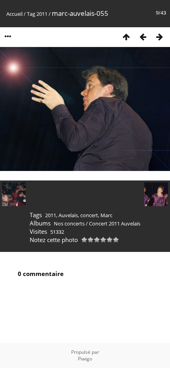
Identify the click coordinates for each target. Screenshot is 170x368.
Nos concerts (69, 223)
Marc (106, 215)
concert (89, 215)
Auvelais (68, 215)
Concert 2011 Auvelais (114, 223)
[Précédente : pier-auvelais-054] (142, 36)
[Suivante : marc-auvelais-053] (159, 36)
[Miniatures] (126, 36)
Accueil (14, 13)
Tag (31, 13)
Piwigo (85, 358)
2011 (41, 13)
